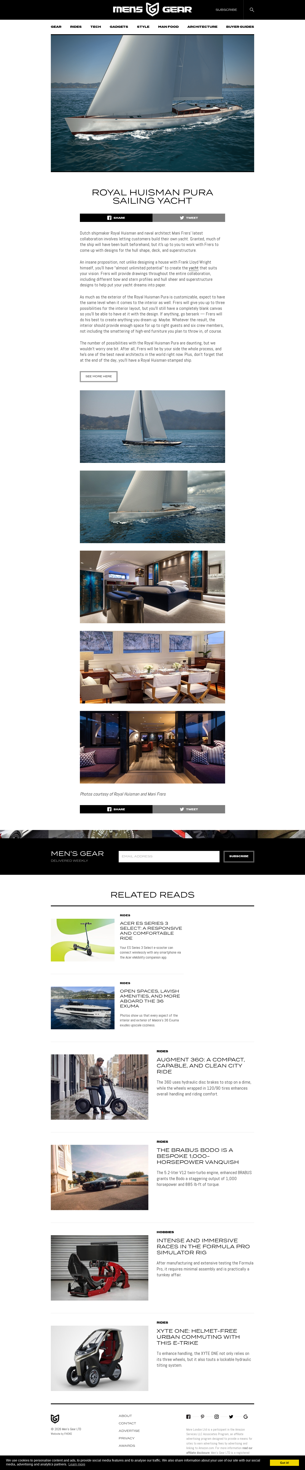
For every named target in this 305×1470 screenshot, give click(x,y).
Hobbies (165, 1232)
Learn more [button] (76, 1464)
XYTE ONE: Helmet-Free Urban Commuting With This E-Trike (198, 1337)
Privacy (127, 1438)
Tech (95, 27)
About (125, 1416)
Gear (56, 27)
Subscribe (239, 856)
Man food (168, 27)
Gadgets (119, 27)
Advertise (129, 1431)
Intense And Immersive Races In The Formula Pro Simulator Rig (203, 1247)
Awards (127, 1446)
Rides (76, 27)
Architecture (202, 27)
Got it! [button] (284, 1462)
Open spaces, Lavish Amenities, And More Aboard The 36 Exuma (150, 999)
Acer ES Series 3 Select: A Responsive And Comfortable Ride (151, 931)
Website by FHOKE (61, 1434)
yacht (194, 268)
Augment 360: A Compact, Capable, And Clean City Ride (201, 1066)
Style (143, 27)
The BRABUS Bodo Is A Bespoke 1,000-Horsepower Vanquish (198, 1156)
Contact (127, 1423)
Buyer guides (240, 27)
